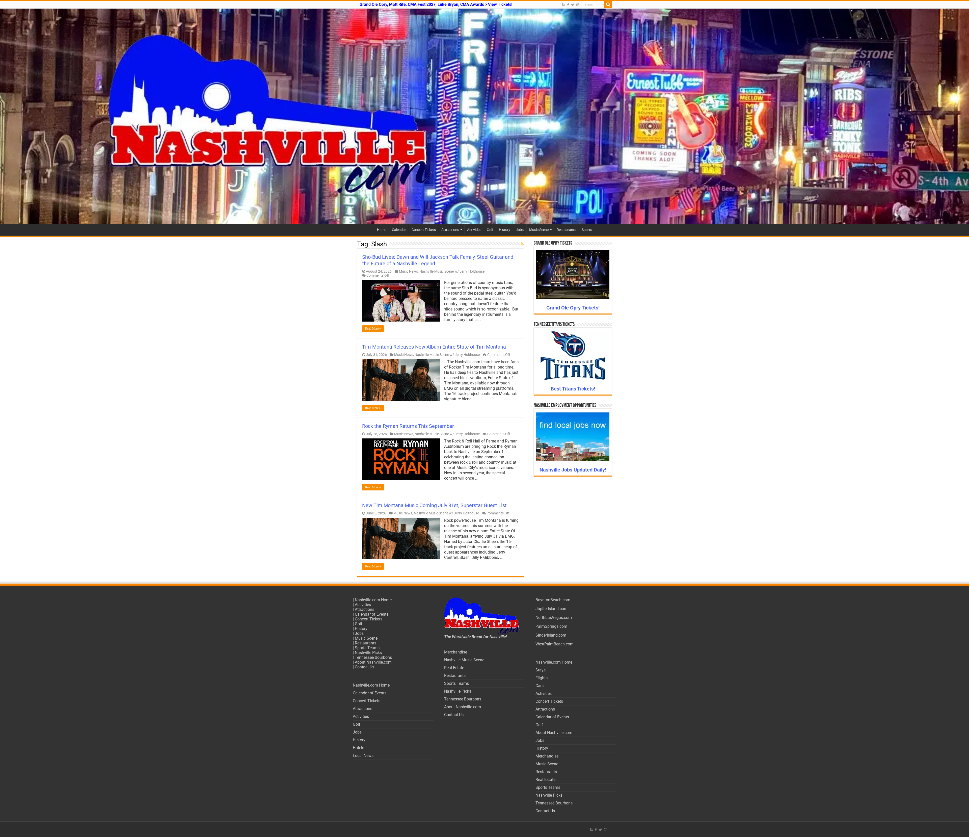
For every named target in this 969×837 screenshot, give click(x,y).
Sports (587, 230)
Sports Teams (367, 647)
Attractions (450, 230)
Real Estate (454, 667)
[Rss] (564, 5)
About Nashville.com (373, 662)
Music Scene (539, 230)
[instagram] (578, 5)
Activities (474, 230)
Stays (540, 670)
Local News (363, 755)
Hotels (358, 747)
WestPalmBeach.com (554, 644)
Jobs (520, 230)
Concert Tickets (424, 230)
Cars (539, 685)
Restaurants (566, 230)
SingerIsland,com (550, 635)
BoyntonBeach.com (552, 599)
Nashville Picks (368, 652)
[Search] (608, 4)
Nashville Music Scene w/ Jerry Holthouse (451, 271)
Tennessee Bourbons (373, 657)
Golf (490, 230)
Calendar (399, 230)
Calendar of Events (371, 614)
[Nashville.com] (484, 116)
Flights (541, 677)
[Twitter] (573, 5)
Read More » (373, 328)
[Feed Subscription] (522, 244)
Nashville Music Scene (464, 660)
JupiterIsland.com (551, 608)
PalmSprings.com (551, 626)
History (504, 230)
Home (381, 230)
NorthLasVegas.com (553, 617)
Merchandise (455, 652)
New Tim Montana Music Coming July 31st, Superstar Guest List (434, 505)
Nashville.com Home (373, 599)
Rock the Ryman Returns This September (408, 426)
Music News (408, 271)
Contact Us (364, 667)
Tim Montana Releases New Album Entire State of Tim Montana (434, 347)
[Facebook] (568, 5)
